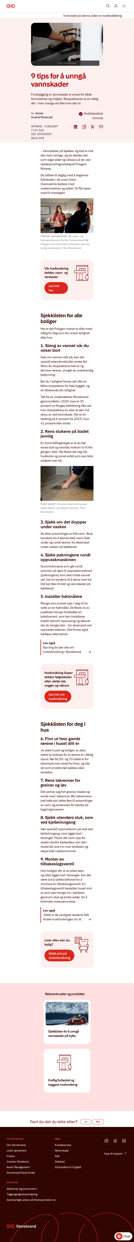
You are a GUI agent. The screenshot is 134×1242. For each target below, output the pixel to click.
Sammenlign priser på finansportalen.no (31, 1200)
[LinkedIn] (124, 1140)
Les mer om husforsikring (58, 696)
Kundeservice (63, 1145)
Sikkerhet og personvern (22, 1189)
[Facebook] (115, 1140)
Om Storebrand (16, 1145)
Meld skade (62, 1150)
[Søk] (108, 6)
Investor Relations (18, 1161)
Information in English (68, 1167)
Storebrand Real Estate (21, 1172)
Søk (57, 1156)
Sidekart (60, 1161)
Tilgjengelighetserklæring (22, 1194)
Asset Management (18, 1167)
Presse (11, 1156)
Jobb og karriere (16, 1150)
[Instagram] (106, 1140)
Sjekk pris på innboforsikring (59, 955)
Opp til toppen (113, 1153)
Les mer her (54, 288)
